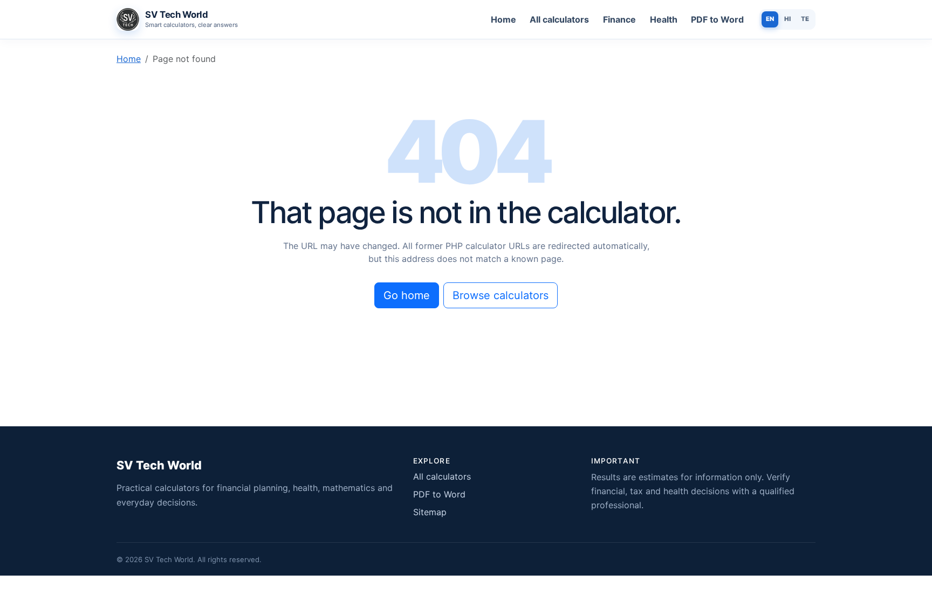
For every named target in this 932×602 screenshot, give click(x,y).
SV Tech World (159, 465)
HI (787, 19)
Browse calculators (501, 295)
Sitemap (430, 512)
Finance (619, 19)
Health (663, 19)
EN (770, 19)
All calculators (559, 19)
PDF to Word (717, 19)
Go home (406, 295)
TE (805, 19)
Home (503, 19)
